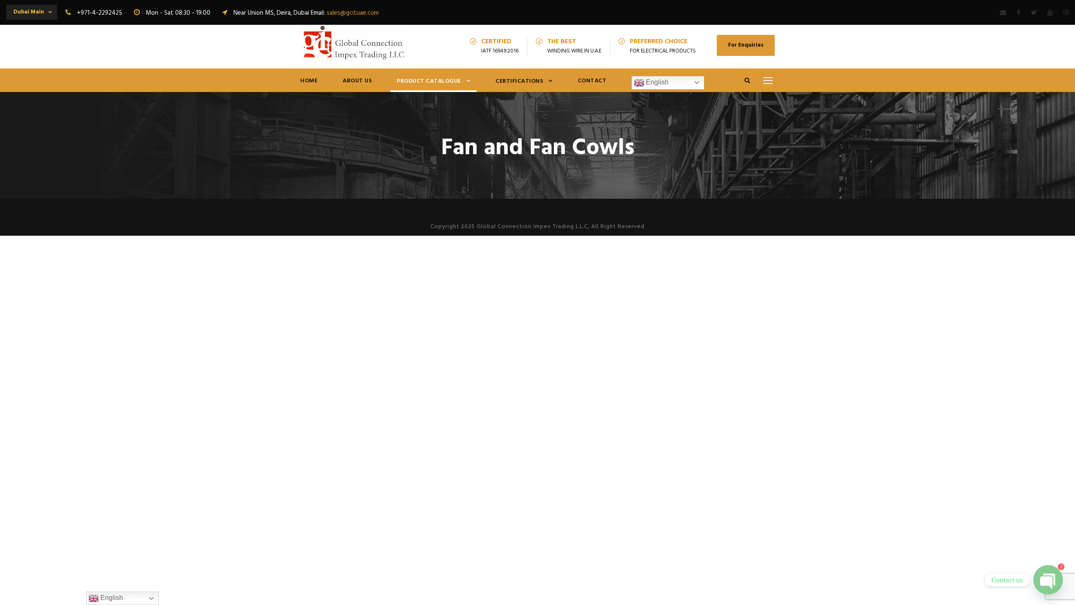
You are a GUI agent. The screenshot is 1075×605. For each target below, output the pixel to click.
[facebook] (1018, 13)
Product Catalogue (429, 81)
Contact (592, 81)
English (656, 82)
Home (308, 81)
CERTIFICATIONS (519, 81)
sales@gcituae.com (353, 13)
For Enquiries (745, 45)
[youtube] (1050, 13)
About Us (357, 81)
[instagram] (1066, 13)
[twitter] (1034, 13)
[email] (1003, 13)
